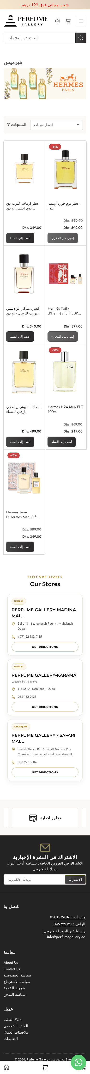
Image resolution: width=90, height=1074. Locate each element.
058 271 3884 (27, 762)
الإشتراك (75, 879)
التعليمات (11, 1038)
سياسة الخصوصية (17, 975)
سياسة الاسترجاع (17, 981)
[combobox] (45, 38)
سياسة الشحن (15, 994)
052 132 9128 (27, 696)
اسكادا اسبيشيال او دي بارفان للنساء (24, 409)
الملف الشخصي (16, 1026)
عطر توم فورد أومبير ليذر (63, 206)
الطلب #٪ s (12, 1019)
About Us (11, 962)
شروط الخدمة (14, 988)
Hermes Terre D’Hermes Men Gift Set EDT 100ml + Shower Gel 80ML (21, 515)
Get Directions (45, 647)
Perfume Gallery (37, 1059)
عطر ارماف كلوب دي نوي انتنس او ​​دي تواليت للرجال (22, 206)
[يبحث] (81, 38)
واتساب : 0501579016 (67, 917)
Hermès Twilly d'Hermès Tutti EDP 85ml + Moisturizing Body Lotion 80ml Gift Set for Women (65, 311)
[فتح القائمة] (81, 21)
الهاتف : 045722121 (69, 924)
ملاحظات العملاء (16, 1032)
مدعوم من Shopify (63, 1059)
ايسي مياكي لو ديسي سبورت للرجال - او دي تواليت (23, 311)
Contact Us (12, 969)
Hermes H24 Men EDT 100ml (65, 409)
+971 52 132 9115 (30, 636)
